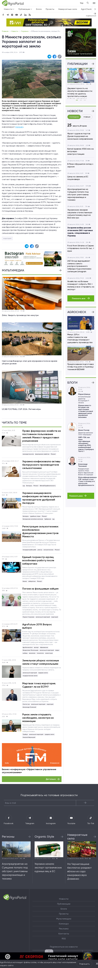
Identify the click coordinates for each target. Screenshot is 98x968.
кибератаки (32, 581)
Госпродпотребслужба (29, 549)
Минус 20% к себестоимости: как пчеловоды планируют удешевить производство (80, 338)
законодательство (28, 454)
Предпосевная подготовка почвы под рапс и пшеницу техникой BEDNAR (80, 367)
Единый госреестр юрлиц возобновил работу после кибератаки (38, 560)
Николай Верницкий (29, 737)
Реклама (64, 929)
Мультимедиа (63, 919)
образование (44, 647)
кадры (57, 650)
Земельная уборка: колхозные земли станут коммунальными (40, 662)
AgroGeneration (28, 647)
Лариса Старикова (28, 617)
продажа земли (43, 672)
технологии (40, 653)
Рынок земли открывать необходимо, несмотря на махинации (38, 718)
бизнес (25, 581)
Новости (15, 31)
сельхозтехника (48, 549)
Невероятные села (67, 9)
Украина (25, 31)
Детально (51, 779)
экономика (32, 653)
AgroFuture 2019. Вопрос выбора (37, 626)
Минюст (53, 454)
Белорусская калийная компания (33, 519)
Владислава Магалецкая (30, 650)
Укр (81, 3)
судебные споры (35, 516)
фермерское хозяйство (42, 454)
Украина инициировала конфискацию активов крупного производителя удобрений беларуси (41, 497)
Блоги (39, 9)
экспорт (36, 647)
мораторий (7, 238)
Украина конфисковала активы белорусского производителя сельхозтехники (41, 465)
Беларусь (29, 485)
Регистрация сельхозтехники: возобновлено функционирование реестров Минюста (40, 531)
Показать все (79, 298)
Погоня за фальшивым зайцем (40, 588)
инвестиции (49, 653)
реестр (40, 549)
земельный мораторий (43, 617)
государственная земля (30, 675)
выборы (25, 653)
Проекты (50, 9)
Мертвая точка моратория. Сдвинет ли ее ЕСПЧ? (39, 685)
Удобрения (47, 519)
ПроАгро (25, 734)
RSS (64, 938)
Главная (5, 31)
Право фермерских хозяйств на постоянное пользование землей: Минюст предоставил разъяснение (41, 435)
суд (24, 485)
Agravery (19, 127)
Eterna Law (26, 704)
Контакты (63, 933)
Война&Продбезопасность (48, 485)
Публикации (63, 904)
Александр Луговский (29, 707)
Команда (64, 924)
